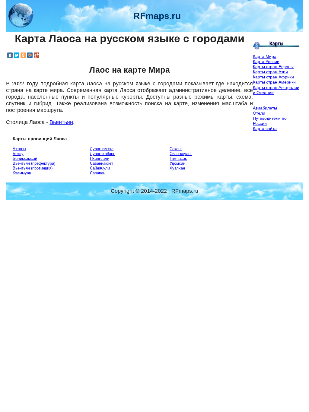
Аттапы (19, 149)
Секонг (176, 149)
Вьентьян (61, 122)
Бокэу (18, 153)
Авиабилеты (265, 108)
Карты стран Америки (274, 82)
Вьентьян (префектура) (34, 163)
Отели (259, 113)
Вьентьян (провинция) (33, 168)
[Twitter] (16, 55)
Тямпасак (178, 158)
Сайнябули (100, 168)
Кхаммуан (22, 173)
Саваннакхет (101, 163)
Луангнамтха (101, 149)
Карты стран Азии (270, 71)
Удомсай (177, 163)
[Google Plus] (36, 55)
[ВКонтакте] (10, 55)
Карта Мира (264, 56)
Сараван (97, 173)
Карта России (266, 61)
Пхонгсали (99, 158)
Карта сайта (265, 128)
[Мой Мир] (30, 55)
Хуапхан (177, 168)
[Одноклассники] (23, 55)
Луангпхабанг (102, 153)
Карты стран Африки (273, 76)
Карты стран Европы (273, 66)
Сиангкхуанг (181, 153)
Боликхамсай (25, 158)
